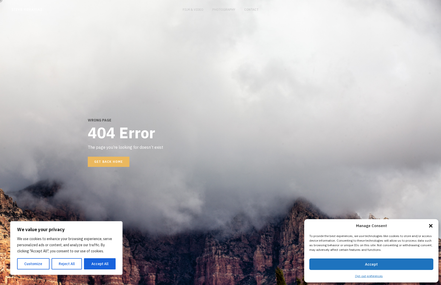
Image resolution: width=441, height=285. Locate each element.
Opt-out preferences (369, 276)
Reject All (67, 264)
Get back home (108, 162)
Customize (33, 264)
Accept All (99, 264)
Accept (371, 264)
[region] (66, 248)
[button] (430, 225)
